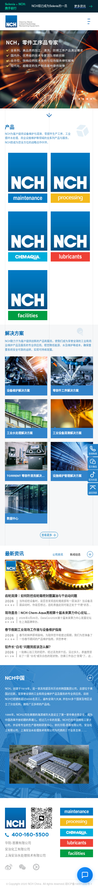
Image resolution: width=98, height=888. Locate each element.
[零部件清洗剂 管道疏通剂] (70, 178)
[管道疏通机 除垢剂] (70, 236)
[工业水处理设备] (15, 809)
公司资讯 (58, 554)
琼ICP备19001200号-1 (78, 884)
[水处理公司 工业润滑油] (27, 236)
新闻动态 (75, 554)
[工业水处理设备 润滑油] (22, 21)
